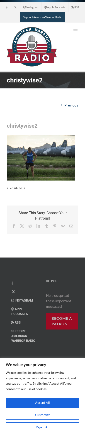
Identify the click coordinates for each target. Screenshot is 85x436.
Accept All (42, 402)
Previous (71, 105)
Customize (42, 415)
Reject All (42, 427)
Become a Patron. (62, 321)
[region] (42, 397)
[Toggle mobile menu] (75, 29)
